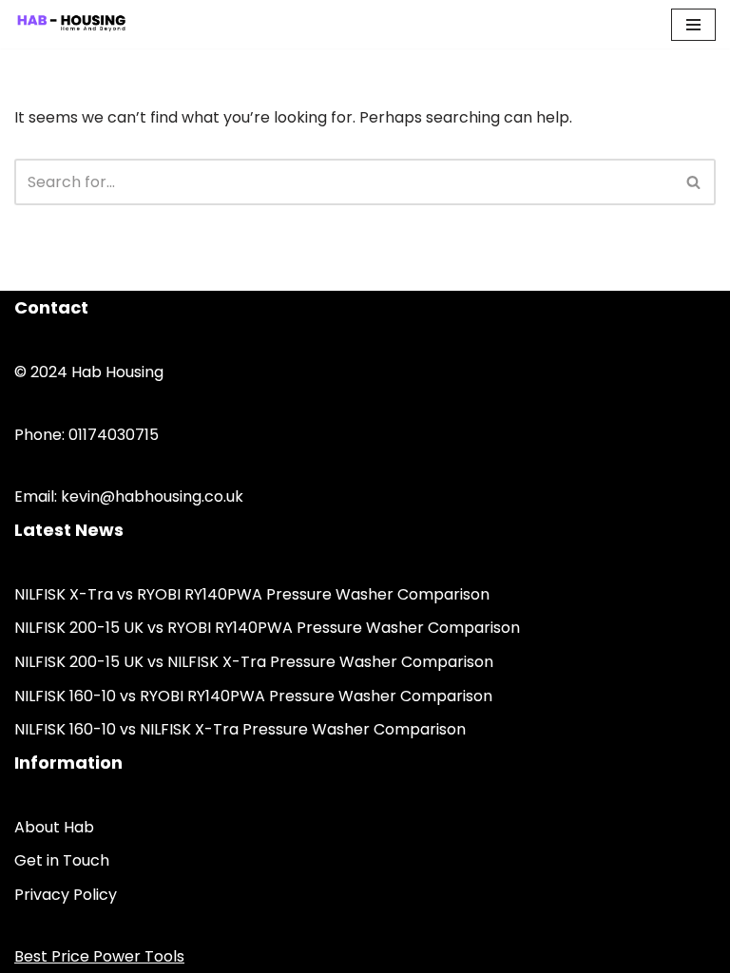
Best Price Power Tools (99, 956)
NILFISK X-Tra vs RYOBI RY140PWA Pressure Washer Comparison (252, 594)
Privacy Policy (65, 895)
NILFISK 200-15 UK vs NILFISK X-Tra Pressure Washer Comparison (253, 662)
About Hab (54, 827)
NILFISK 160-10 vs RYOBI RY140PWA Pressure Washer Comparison (253, 696)
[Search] (694, 182)
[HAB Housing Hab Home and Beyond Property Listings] (71, 24)
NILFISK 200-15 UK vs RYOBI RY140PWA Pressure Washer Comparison (267, 628)
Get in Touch (61, 860)
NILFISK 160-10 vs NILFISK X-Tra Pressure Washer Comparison (240, 729)
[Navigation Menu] (693, 25)
